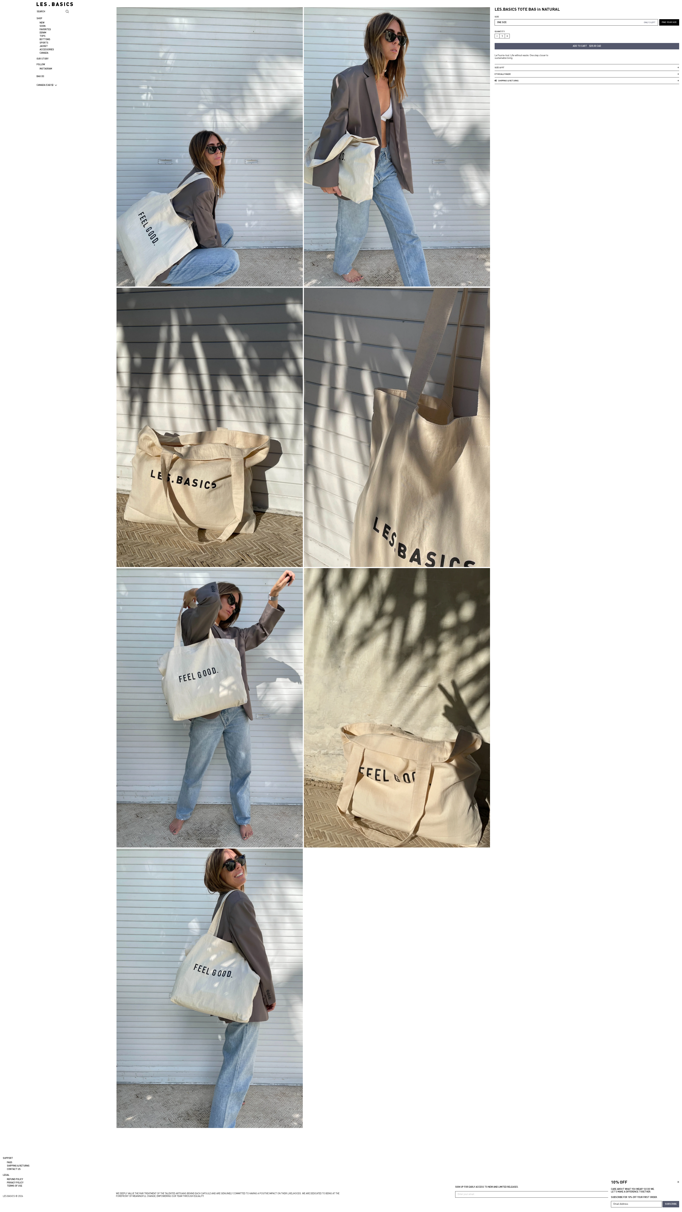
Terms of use (14, 1185)
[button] (210, 147)
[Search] (67, 11)
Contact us (14, 1169)
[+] (507, 36)
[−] (497, 36)
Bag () (40, 76)
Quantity (500, 31)
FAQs (9, 1162)
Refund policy (15, 1179)
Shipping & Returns (18, 1165)
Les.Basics (9, 1196)
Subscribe (671, 1203)
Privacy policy (15, 1182)
